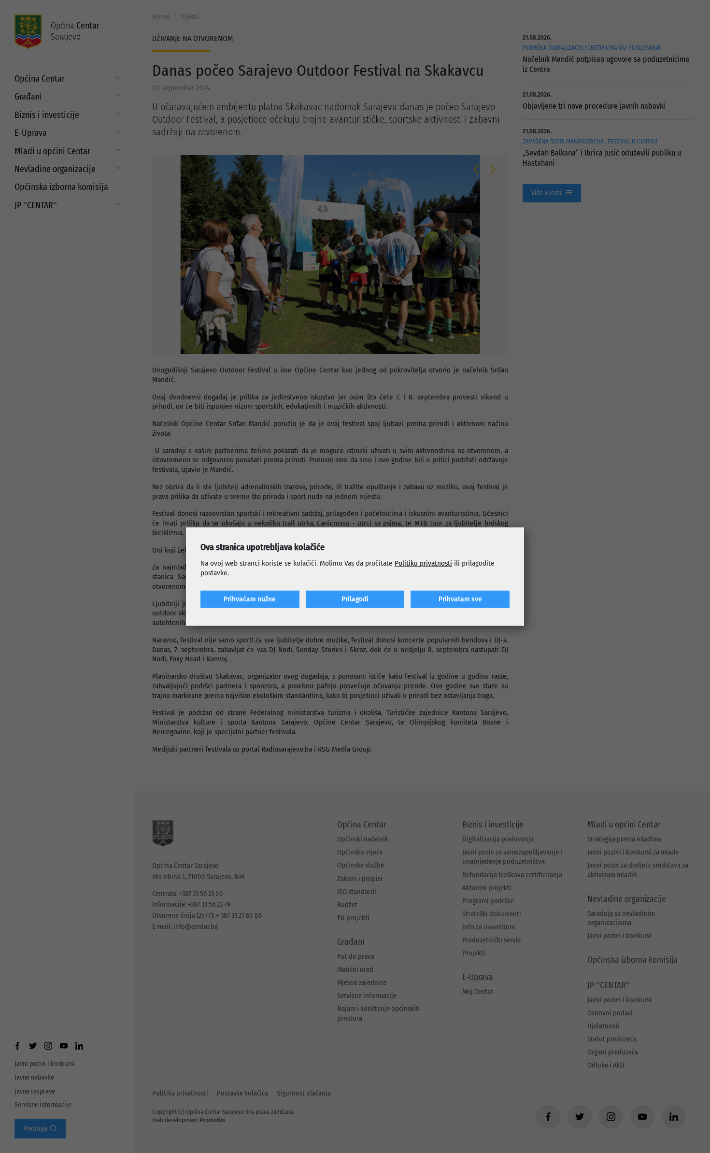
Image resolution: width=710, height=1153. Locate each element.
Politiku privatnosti (423, 563)
